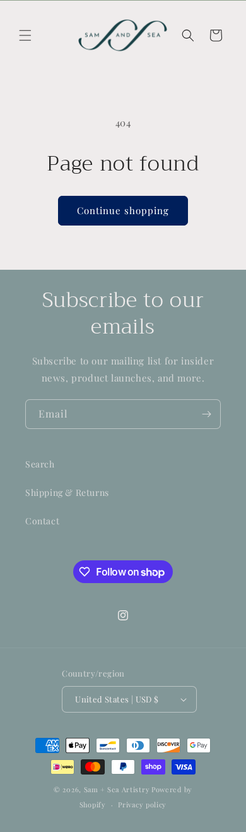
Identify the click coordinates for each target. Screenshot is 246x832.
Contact (42, 521)
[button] (25, 35)
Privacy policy (142, 804)
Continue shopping (123, 210)
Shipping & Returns (67, 492)
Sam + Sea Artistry (117, 789)
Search (40, 464)
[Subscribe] (206, 414)
